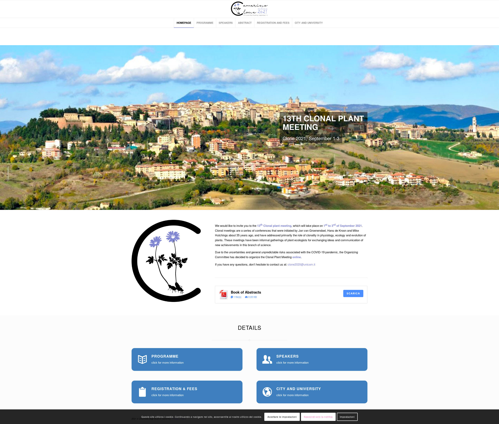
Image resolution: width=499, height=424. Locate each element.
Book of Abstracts (246, 292)
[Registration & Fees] (142, 391)
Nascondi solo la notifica (318, 416)
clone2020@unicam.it (301, 264)
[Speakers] (267, 359)
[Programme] (142, 359)
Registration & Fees (174, 388)
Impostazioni (347, 416)
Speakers (287, 356)
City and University (298, 388)
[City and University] (267, 391)
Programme (165, 356)
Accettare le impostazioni (282, 416)
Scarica (353, 293)
